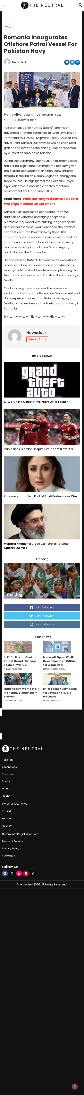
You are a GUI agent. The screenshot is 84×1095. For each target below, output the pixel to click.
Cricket (6, 811)
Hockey (7, 826)
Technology (58, 668)
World (8, 27)
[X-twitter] (12, 873)
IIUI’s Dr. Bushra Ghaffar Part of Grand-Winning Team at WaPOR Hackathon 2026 (20, 661)
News (7, 668)
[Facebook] (5, 873)
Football (7, 818)
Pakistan (17, 668)
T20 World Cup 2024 (15, 804)
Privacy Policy (10, 848)
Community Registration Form (20, 834)
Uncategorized (13, 700)
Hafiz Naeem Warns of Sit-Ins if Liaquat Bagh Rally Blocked (22, 692)
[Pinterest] (26, 873)
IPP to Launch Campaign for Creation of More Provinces (60, 692)
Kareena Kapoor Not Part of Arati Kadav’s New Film (40, 496)
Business (7, 774)
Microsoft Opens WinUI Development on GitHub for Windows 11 (59, 661)
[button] (67, 62)
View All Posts (37, 339)
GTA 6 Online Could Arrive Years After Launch (36, 402)
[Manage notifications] (75, 1086)
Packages (8, 855)
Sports (6, 781)
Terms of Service (12, 841)
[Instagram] (19, 873)
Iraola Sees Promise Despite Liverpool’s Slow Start (39, 449)
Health (6, 796)
